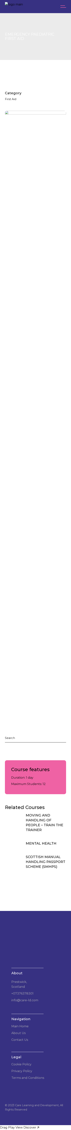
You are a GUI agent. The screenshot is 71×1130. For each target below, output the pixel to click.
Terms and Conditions (27, 1078)
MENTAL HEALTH (41, 843)
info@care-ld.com (24, 1000)
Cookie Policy (21, 1064)
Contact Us (19, 1040)
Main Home (20, 1026)
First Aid (10, 99)
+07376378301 (22, 993)
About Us (18, 1033)
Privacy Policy (21, 1071)
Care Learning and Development (37, 1105)
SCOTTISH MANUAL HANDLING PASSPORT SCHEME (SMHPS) (45, 862)
